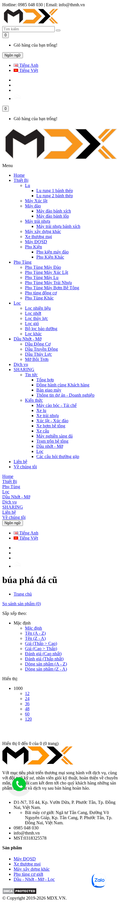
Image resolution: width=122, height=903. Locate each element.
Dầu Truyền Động (41, 349)
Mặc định (33, 628)
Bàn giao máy (48, 390)
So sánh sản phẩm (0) (21, 603)
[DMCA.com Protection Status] (19, 892)
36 (27, 703)
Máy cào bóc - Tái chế (56, 405)
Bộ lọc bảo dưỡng (41, 328)
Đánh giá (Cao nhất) (43, 653)
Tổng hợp (45, 379)
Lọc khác (33, 333)
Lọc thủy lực (36, 318)
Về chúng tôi (25, 466)
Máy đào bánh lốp (52, 216)
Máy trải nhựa (37, 221)
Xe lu (41, 410)
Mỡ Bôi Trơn (37, 359)
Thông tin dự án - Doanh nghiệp (65, 395)
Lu (27, 185)
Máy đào (33, 205)
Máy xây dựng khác (43, 231)
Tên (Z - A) (35, 638)
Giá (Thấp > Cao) (41, 643)
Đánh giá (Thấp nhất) (44, 658)
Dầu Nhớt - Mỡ (27, 338)
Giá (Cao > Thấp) (41, 648)
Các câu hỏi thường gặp (57, 456)
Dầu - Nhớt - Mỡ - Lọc (34, 879)
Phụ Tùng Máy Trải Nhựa (48, 282)
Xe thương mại (38, 236)
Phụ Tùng (22, 262)
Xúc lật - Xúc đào (52, 420)
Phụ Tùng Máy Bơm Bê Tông (52, 287)
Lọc (17, 303)
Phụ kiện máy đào (52, 251)
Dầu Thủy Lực (38, 354)
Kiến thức (34, 400)
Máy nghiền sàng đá (54, 436)
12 (27, 693)
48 (27, 708)
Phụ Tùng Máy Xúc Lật (46, 272)
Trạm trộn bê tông (52, 441)
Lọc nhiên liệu (38, 308)
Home (19, 175)
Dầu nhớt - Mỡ (49, 446)
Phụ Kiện (33, 246)
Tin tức (31, 374)
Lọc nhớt (33, 313)
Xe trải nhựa (47, 415)
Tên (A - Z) (35, 633)
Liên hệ (20, 461)
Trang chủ (23, 594)
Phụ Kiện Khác (50, 257)
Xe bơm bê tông (50, 425)
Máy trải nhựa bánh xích (58, 226)
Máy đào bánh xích (53, 211)
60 (27, 713)
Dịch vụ (21, 364)
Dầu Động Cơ (38, 344)
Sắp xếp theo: (14, 613)
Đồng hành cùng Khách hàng (62, 384)
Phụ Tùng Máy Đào (43, 267)
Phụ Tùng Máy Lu (41, 277)
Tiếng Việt (28, 70)
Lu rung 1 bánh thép (54, 190)
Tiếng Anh (28, 65)
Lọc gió (32, 323)
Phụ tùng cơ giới (28, 874)
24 (27, 698)
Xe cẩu (42, 430)
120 (28, 719)
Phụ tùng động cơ (41, 292)
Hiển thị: (10, 678)
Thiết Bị (21, 180)
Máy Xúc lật (36, 200)
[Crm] (17, 98)
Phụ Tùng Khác (39, 298)
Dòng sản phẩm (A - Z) (46, 663)
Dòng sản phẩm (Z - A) (46, 669)
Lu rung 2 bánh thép (54, 195)
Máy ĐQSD (36, 241)
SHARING (24, 369)
